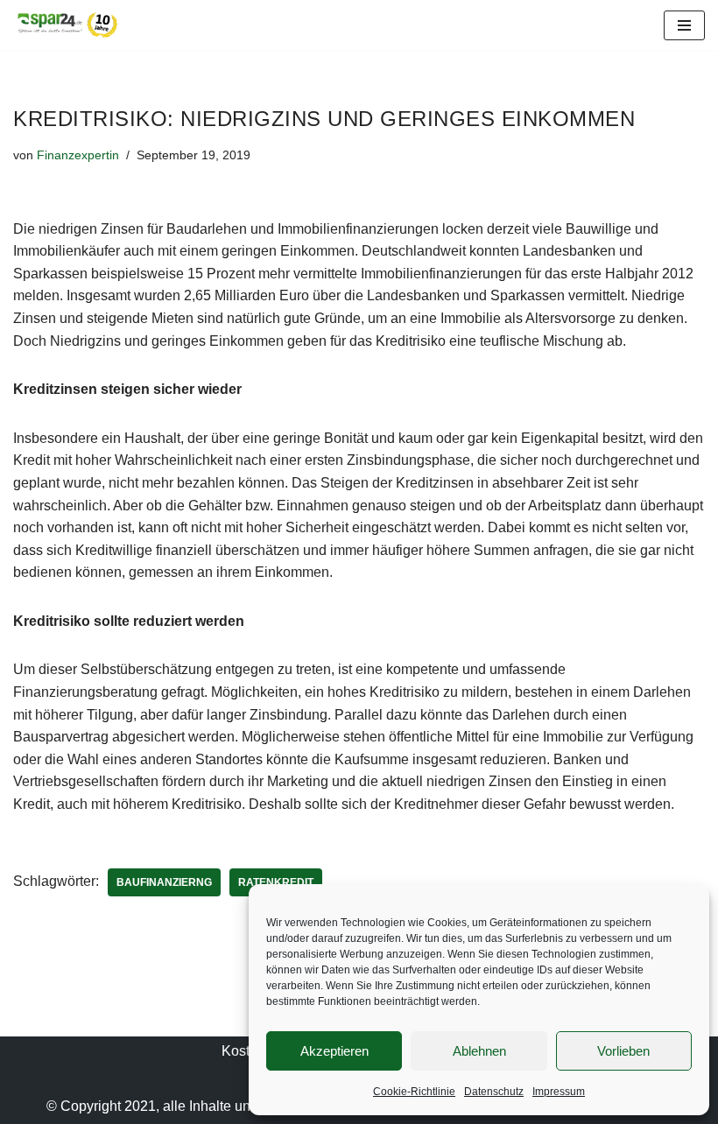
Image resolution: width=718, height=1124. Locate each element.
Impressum (558, 1091)
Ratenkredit (275, 882)
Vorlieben (623, 1050)
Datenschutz (494, 1091)
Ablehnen (479, 1050)
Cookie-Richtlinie (414, 1091)
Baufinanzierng (164, 882)
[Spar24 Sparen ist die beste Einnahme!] (65, 25)
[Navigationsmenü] (684, 25)
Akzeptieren (334, 1050)
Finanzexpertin (78, 155)
